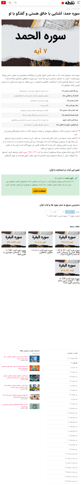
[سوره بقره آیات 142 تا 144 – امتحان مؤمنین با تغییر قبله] (13, 233)
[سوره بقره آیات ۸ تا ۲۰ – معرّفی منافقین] (40, 233)
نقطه (78, 9)
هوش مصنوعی (24, 360)
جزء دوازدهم (74, 413)
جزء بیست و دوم (72, 458)
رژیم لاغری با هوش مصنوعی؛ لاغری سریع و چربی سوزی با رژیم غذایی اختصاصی (15, 377)
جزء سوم (75, 372)
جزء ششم (74, 386)
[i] (20, 91)
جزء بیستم (74, 449)
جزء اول (68, 9)
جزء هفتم (74, 390)
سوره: (77, 211)
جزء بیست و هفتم (72, 481)
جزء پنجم (74, 381)
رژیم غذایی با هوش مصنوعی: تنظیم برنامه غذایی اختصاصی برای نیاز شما (16, 386)
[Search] (15, 2)
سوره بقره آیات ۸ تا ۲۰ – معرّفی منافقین (41, 251)
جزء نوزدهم (74, 445)
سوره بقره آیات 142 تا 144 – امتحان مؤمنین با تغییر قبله (14, 252)
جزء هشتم (74, 395)
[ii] (77, 138)
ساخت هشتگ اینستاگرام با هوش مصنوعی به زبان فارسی (15, 405)
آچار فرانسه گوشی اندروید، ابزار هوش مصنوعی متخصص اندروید (14, 367)
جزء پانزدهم (74, 427)
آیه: (54, 211)
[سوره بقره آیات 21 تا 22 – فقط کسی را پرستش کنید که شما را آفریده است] (67, 233)
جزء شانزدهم (73, 431)
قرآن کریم (74, 9)
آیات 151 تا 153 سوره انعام (29, 152)
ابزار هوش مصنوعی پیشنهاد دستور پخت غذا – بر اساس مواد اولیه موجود (15, 396)
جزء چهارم (74, 377)
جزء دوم (75, 367)
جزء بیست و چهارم (72, 467)
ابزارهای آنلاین (24, 370)
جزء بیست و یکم (72, 454)
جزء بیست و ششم (72, 477)
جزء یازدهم (74, 408)
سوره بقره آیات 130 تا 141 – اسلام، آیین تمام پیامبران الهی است (69, 280)
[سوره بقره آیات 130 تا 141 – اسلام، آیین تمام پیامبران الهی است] (67, 261)
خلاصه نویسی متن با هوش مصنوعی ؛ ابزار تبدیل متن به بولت (16, 358)
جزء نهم (75, 399)
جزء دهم (75, 404)
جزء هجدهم (74, 440)
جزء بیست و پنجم (72, 472)
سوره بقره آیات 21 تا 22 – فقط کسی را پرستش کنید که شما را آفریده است (68, 252)
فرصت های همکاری (3, 2)
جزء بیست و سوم (72, 463)
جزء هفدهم (74, 436)
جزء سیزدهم (74, 417)
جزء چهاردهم (73, 422)
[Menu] (78, 2)
